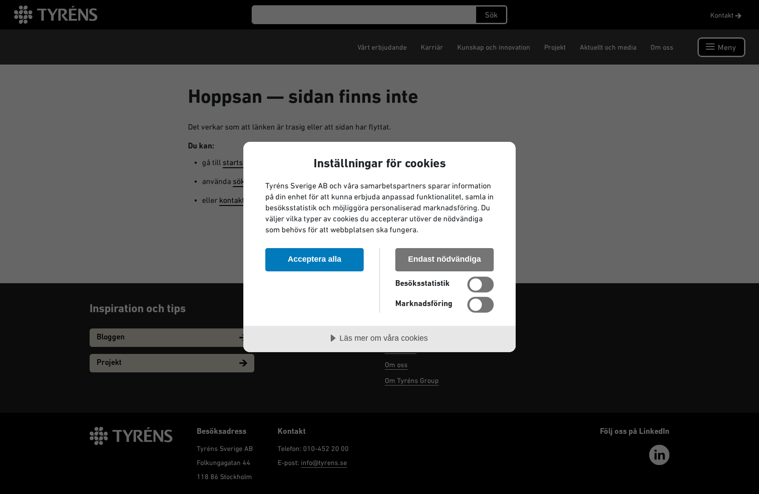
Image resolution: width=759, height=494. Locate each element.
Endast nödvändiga (444, 259)
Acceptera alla (314, 259)
